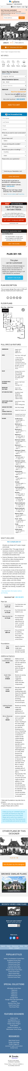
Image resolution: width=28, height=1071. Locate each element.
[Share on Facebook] (14, 298)
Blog (21, 946)
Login (23, 7)
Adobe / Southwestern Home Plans (14, 958)
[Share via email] (7, 298)
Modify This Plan (14, 278)
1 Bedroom (14, 990)
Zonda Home (14, 1048)
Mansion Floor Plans (14, 1003)
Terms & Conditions (21, 13)
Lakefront (14, 1001)
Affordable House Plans (14, 988)
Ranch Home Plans (14, 973)
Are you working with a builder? (11, 144)
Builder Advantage (14, 1042)
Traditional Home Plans (14, 975)
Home (2, 52)
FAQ (26, 946)
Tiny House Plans (14, 1007)
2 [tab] (15, 41)
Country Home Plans (14, 966)
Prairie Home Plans (14, 971)
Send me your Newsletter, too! (13, 171)
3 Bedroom (14, 994)
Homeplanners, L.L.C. (14, 1020)
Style (6, 52)
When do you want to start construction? (14, 133)
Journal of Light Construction (14, 1046)
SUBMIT (21, 18)
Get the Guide (14, 244)
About (11, 948)
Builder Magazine (14, 1044)
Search (3, 946)
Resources (15, 946)
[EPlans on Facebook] (10, 938)
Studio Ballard (14, 1025)
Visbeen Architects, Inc (14, 1027)
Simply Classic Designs (14, 1024)
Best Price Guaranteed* (18, 92)
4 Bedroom (14, 996)
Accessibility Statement (14, 1065)
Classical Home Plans (14, 962)
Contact (16, 948)
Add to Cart (14, 105)
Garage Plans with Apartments (14, 999)
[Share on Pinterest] (20, 298)
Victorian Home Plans (14, 977)
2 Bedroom (14, 992)
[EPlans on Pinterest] (17, 938)
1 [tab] (13, 41)
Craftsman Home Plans (14, 968)
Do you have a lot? (7, 138)
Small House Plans (14, 1005)
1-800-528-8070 (17, 4)
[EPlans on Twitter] (14, 938)
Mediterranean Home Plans (14, 970)
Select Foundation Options (10, 79)
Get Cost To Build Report (14, 220)
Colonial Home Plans (14, 964)
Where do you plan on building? (11, 149)
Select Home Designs (14, 1022)
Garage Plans (14, 997)
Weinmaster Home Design (14, 1029)
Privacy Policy (6, 14)
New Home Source (14, 1040)
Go (18, 925)
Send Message (14, 176)
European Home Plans (14, 52)
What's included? (6, 73)
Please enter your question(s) (11, 159)
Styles (8, 946)
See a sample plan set (14, 542)
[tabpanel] (14, 31)
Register (19, 7)
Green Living (14, 1018)
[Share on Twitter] (17, 298)
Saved (14, 7)
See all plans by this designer (14, 864)
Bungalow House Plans (14, 960)
